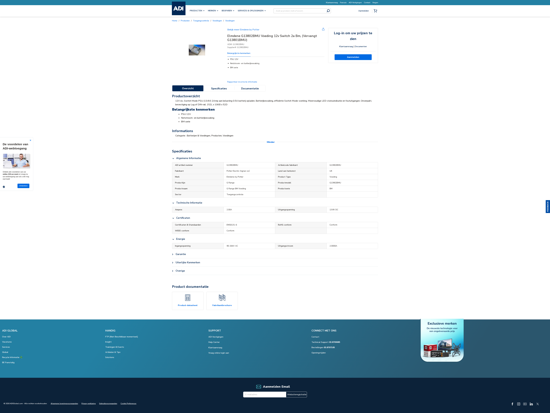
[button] (548, 206)
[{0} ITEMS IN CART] (376, 11)
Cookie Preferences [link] (128, 403)
